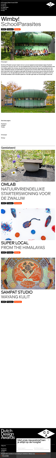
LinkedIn (3, 125)
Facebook (3, 124)
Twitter (3, 127)
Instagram (4, 450)
